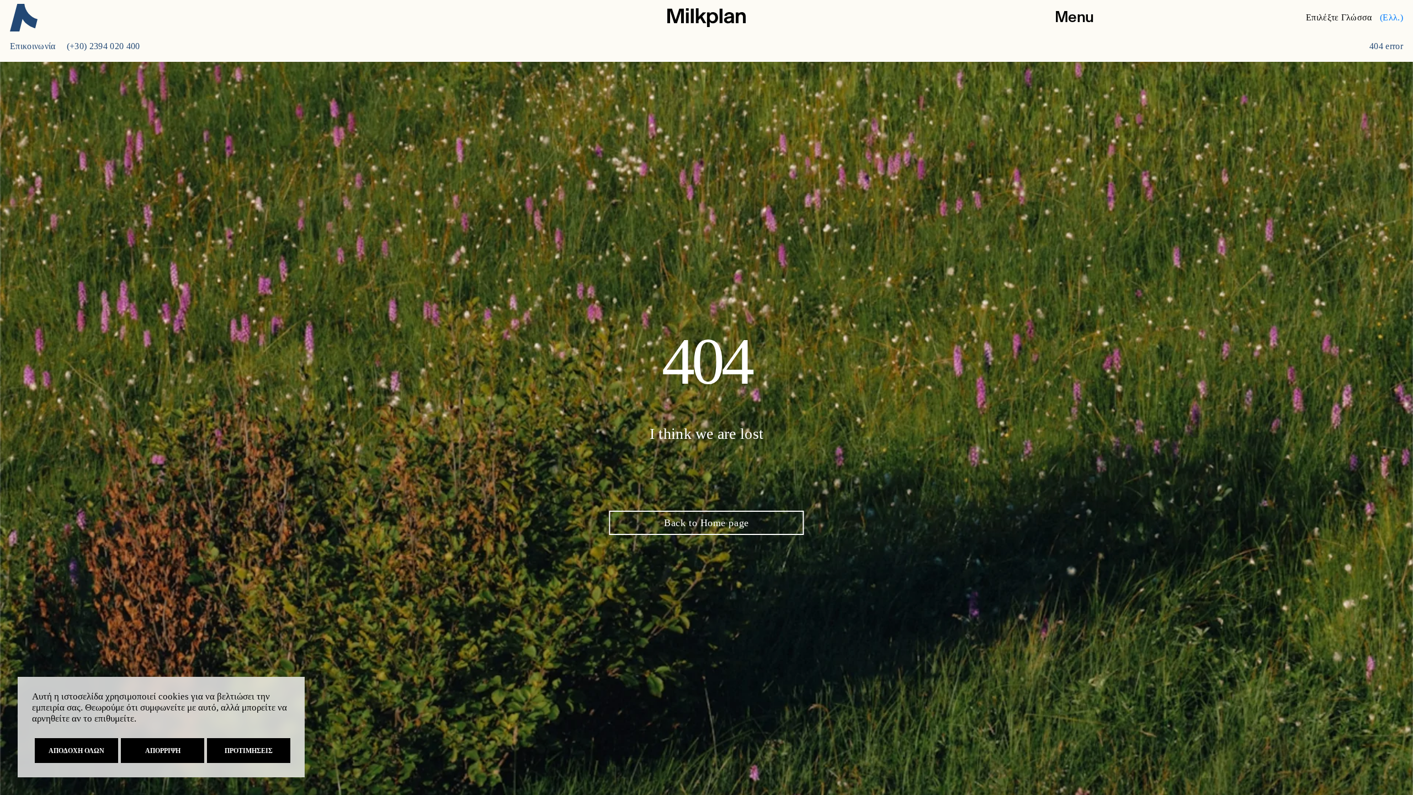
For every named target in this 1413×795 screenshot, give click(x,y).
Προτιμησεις (249, 751)
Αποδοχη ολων (76, 751)
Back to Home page (706, 522)
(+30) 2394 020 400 (103, 46)
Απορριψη (162, 751)
